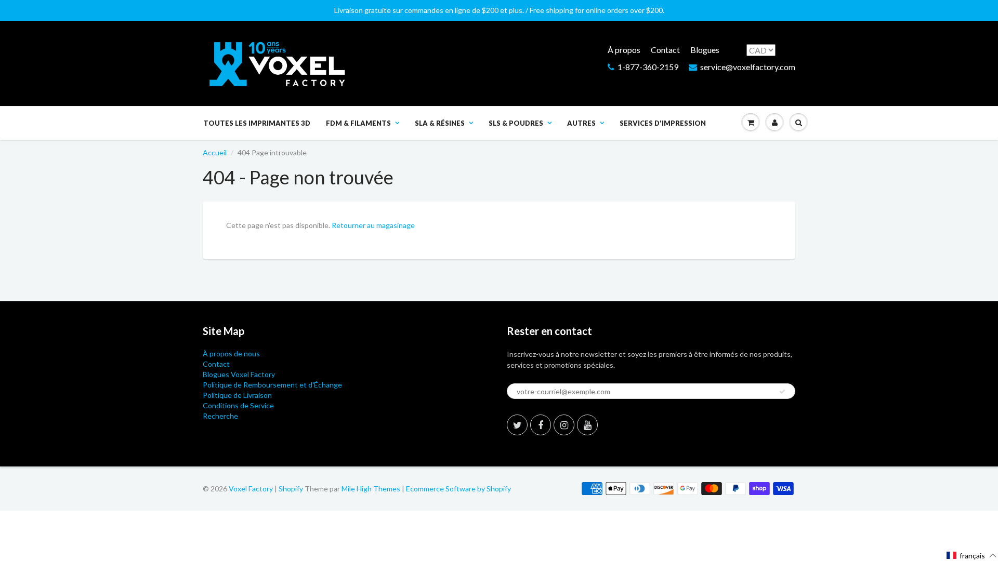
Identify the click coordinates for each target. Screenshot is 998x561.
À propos (624, 50)
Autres (581, 123)
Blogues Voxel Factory (239, 374)
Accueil (215, 152)
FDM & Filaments (358, 123)
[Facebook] (540, 425)
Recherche (220, 415)
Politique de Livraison (237, 395)
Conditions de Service (238, 405)
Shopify (291, 488)
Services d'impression (663, 123)
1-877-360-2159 (648, 67)
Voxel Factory (251, 488)
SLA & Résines (440, 123)
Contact (665, 50)
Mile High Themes (371, 488)
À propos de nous (231, 353)
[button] (972, 555)
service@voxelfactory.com (747, 67)
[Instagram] (564, 425)
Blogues (704, 50)
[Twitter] (517, 425)
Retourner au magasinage (373, 225)
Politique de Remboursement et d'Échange (272, 384)
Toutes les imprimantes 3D (256, 123)
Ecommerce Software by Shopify (458, 488)
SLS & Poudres (516, 123)
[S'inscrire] (782, 391)
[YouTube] (587, 425)
